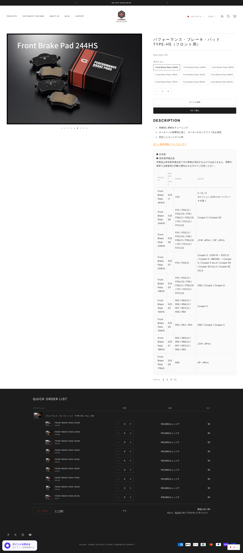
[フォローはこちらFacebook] (8, 534)
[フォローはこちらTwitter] (15, 534)
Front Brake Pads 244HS (67, 423)
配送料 (178, 512)
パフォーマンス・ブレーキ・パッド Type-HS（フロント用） (70, 416)
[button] (233, 547)
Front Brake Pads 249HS (67, 432)
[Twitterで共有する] (167, 380)
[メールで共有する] (175, 380)
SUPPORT (79, 16)
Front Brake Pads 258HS (67, 441)
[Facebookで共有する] (163, 380)
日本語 (210, 16)
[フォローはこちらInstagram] (22, 534)
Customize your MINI (33, 16)
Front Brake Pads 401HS (67, 496)
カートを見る (42, 511)
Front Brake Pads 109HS (67, 487)
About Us (54, 16)
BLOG (67, 16)
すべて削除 (59, 511)
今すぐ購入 (194, 110)
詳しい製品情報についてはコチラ (170, 144)
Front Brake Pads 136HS (67, 450)
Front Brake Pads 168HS (67, 469)
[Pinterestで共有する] (171, 380)
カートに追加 (194, 102)
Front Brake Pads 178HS (67, 478)
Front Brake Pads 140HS (67, 459)
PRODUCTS (12, 16)
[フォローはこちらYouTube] (30, 534)
